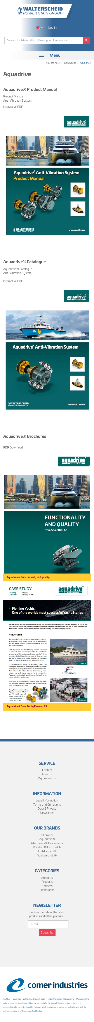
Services (47, 886)
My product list (47, 778)
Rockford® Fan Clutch (47, 847)
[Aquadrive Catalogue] (47, 352)
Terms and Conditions (47, 804)
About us (47, 878)
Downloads (47, 890)
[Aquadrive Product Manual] (47, 178)
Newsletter (47, 813)
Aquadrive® (47, 839)
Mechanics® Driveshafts (47, 843)
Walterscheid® (47, 855)
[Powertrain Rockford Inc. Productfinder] (46, 11)
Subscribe (47, 932)
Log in (52, 27)
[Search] (86, 40)
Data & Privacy (47, 808)
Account (47, 774)
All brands (47, 835)
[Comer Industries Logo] (47, 985)
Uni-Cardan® (47, 851)
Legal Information (47, 800)
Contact (47, 770)
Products (47, 882)
